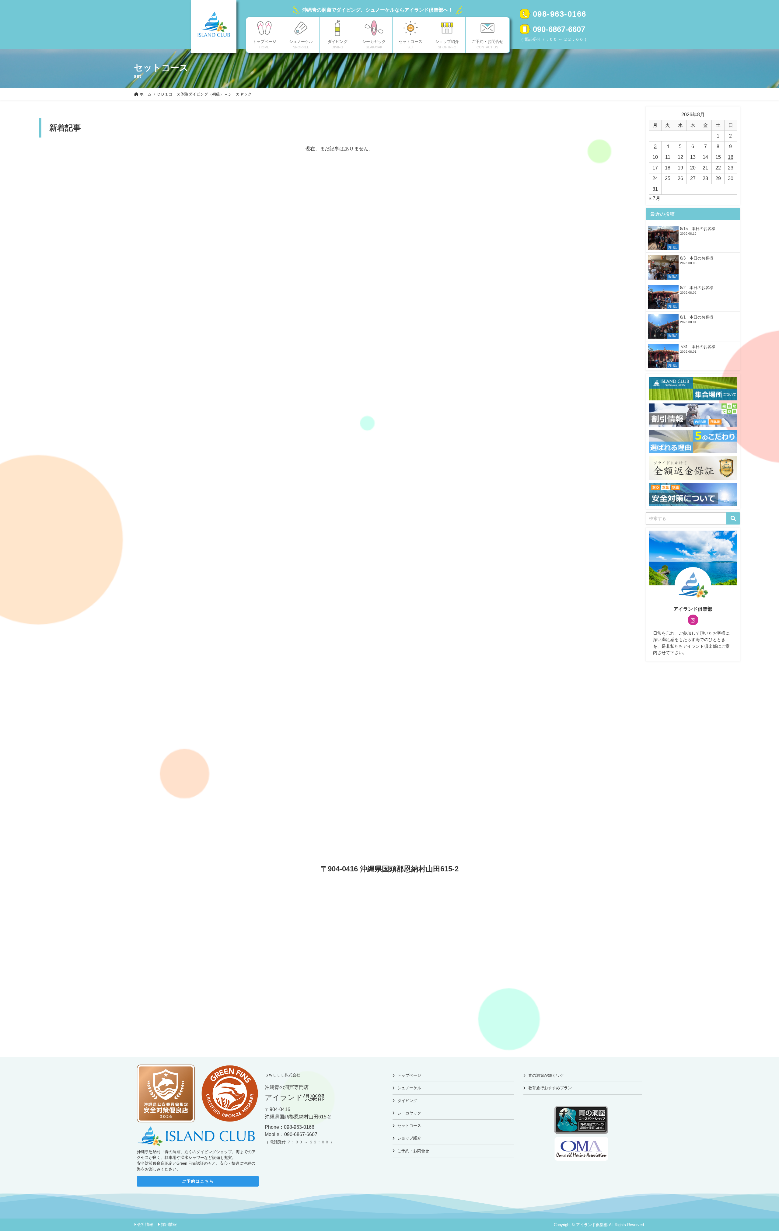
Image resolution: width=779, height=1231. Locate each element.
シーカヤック (409, 1113)
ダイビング (407, 1100)
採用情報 (169, 1224)
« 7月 (654, 198)
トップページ (409, 1075)
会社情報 (145, 1224)
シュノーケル (409, 1088)
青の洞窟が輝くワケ (546, 1075)
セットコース (409, 1125)
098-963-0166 (559, 14)
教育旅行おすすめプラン (550, 1088)
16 (730, 157)
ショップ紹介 (409, 1138)
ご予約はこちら (198, 1181)
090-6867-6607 (559, 29)
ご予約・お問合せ (413, 1151)
